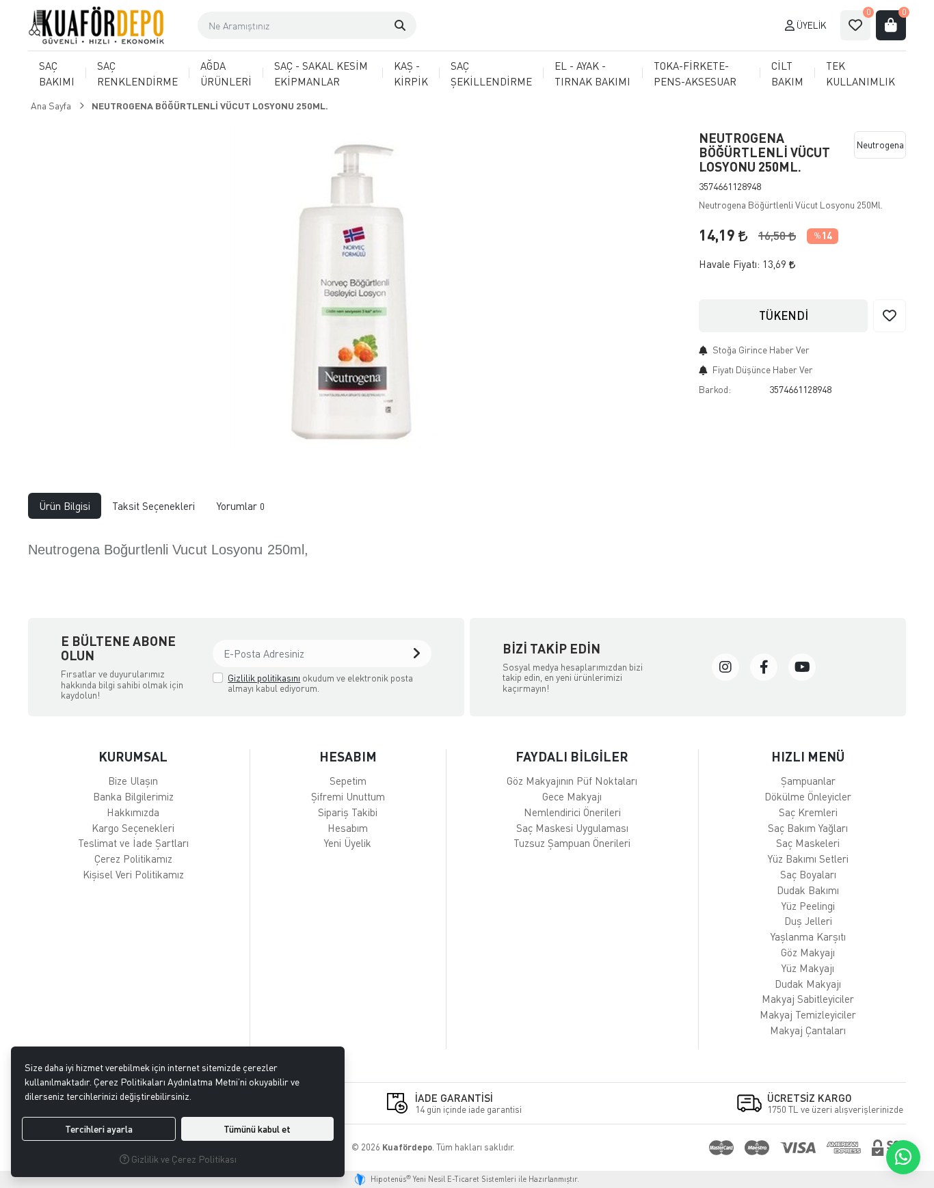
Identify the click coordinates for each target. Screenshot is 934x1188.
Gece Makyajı (572, 796)
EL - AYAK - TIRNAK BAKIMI (592, 73)
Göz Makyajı (808, 952)
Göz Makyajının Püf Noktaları (572, 780)
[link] (725, 667)
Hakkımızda (133, 812)
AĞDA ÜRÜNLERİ (226, 73)
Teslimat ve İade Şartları (133, 843)
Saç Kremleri (808, 812)
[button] (400, 25)
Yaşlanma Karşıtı (808, 936)
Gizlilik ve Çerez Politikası (183, 1159)
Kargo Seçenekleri (133, 828)
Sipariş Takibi (347, 812)
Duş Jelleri (808, 921)
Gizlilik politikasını (264, 678)
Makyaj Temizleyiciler (808, 1014)
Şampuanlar (808, 780)
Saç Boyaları (808, 874)
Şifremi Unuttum (348, 796)
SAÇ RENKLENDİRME (137, 73)
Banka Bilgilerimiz (133, 796)
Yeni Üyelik (347, 843)
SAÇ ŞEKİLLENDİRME (491, 73)
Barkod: (715, 389)
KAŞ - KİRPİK (411, 73)
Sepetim (348, 780)
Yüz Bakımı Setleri (808, 858)
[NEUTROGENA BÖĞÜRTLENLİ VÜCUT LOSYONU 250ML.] (355, 288)
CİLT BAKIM (787, 73)
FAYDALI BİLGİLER (572, 756)
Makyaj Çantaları (808, 1030)
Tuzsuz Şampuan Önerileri (571, 843)
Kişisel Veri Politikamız (133, 874)
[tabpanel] (467, 558)
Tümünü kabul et (257, 1129)
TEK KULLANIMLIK (860, 73)
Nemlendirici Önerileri (572, 812)
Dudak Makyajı (808, 983)
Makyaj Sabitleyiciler (808, 999)
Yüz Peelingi (808, 906)
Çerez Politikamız (133, 858)
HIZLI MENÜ (807, 756)
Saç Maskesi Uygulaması (572, 828)
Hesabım (348, 828)
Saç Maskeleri (808, 843)
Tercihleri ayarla (99, 1129)
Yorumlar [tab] (241, 506)
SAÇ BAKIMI (57, 73)
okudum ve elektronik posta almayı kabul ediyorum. (320, 683)
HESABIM (348, 756)
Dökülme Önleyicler (807, 796)
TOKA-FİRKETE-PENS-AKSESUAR (695, 73)
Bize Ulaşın (133, 780)
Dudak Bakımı (808, 890)
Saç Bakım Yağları (808, 828)
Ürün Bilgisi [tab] (64, 506)
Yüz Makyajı (808, 968)
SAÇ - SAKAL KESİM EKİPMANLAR (321, 73)
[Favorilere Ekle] (889, 315)
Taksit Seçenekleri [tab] (153, 506)
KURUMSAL (133, 756)
